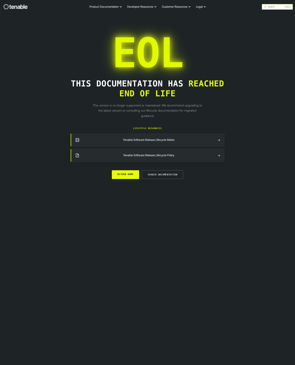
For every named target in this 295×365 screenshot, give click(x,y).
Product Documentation (104, 6)
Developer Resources (140, 6)
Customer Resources (175, 6)
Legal (199, 6)
